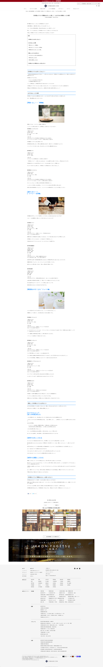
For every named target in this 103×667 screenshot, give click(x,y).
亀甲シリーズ (77, 596)
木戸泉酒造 (40, 586)
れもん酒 (61, 623)
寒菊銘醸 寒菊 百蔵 (44, 611)
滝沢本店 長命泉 (43, 596)
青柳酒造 (39, 581)
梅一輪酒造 (69, 583)
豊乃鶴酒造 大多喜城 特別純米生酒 (47, 649)
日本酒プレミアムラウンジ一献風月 (36, 572)
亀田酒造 (32, 586)
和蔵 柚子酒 (52, 628)
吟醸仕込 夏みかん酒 (53, 625)
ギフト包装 (98, 3)
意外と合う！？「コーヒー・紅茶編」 (35, 47)
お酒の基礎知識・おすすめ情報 (34, 11)
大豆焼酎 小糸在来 (54, 615)
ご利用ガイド (48, 568)
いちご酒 (53, 623)
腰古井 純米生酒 (54, 651)
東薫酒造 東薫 (43, 600)
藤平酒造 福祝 (61, 594)
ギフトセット (24, 572)
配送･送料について (90, 3)
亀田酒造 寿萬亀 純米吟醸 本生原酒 (47, 645)
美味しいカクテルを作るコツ (34, 53)
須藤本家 (68, 581)
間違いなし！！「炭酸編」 (33, 45)
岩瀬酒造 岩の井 (71, 594)
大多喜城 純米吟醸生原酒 (57, 649)
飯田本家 (61, 579)
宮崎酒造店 (40, 583)
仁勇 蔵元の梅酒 (52, 630)
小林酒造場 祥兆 (51, 594)
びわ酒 (57, 623)
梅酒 (71, 623)
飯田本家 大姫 (43, 598)
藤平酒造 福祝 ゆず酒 (44, 634)
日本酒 (32, 591)
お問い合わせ (48, 573)
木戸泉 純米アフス (53, 647)
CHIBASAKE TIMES (33, 574)
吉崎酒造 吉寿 (61, 600)
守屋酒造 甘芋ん (43, 613)
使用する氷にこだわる (33, 57)
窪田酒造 (54, 579)
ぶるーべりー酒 (66, 623)
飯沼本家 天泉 (43, 606)
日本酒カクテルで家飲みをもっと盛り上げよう (37, 63)
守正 (63, 613)
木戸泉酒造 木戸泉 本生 (45, 647)
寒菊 (58, 598)
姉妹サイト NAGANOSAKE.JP (51, 575)
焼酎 (32, 606)
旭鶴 (39, 579)
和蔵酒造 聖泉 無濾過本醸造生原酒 (46, 642)
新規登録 (84, 3)
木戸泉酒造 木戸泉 (71, 598)
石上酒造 (47, 581)
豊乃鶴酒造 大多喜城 (71, 600)
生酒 (32, 640)
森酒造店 (47, 583)
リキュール (33, 621)
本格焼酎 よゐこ (61, 615)
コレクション (24, 574)
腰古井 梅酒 (61, 625)
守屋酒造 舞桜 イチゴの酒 (45, 632)
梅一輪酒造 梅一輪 (52, 596)
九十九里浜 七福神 (50, 613)
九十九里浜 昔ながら (58, 613)
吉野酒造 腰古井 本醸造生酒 (45, 651)
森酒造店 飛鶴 (61, 598)
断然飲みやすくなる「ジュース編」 (35, 49)
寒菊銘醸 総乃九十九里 (53, 598)
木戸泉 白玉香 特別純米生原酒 (62, 647)
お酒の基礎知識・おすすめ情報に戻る (52, 536)
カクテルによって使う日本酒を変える (35, 55)
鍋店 (32, 581)
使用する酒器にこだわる (33, 59)
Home (27, 11)
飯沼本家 (32, 579)
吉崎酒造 (54, 583)
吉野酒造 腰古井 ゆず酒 (45, 625)
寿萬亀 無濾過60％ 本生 (58, 645)
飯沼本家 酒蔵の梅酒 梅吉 (45, 621)
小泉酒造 (61, 581)
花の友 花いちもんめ (52, 600)
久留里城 (66, 594)
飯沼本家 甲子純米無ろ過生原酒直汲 (47, 640)
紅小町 (48, 615)
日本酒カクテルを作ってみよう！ (35, 39)
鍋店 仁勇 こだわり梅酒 (45, 630)
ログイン (79, 3)
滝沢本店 (47, 579)
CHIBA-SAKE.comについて (34, 570)
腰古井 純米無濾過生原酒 (62, 651)
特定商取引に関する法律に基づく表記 (52, 570)
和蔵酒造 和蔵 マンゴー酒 (45, 628)
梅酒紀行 (51, 621)
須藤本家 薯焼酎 (43, 615)
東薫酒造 (68, 579)
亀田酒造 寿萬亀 (71, 596)
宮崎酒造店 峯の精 (62, 596)
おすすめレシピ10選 (32, 42)
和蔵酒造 (61, 583)
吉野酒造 (54, 586)
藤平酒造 (32, 583)
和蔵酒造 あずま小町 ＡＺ (45, 617)
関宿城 (48, 594)
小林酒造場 (55, 581)
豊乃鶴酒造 (47, 586)
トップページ (24, 570)
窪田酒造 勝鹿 (43, 594)
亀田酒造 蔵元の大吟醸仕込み (46, 623)
